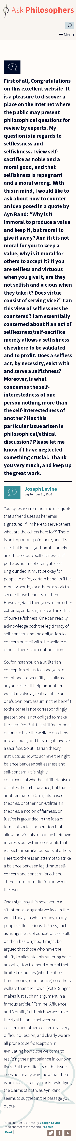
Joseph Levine (41, 489)
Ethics (48, 1127)
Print (8, 1132)
